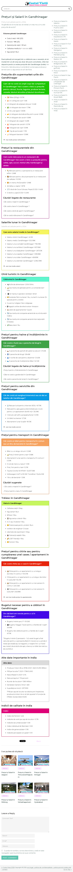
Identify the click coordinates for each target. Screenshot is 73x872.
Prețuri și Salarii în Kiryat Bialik (60, 96)
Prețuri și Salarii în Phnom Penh (60, 87)
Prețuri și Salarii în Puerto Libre (60, 27)
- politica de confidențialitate (43, 867)
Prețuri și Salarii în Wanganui (60, 49)
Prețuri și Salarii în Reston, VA (60, 58)
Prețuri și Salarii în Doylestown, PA (60, 36)
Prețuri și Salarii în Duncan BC (60, 92)
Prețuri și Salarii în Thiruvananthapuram (25, 775)
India (5, 768)
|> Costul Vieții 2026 (7, 867)
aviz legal (30, 867)
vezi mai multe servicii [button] (13, 427)
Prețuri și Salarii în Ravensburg (60, 105)
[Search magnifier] (69, 8)
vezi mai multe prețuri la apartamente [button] (19, 597)
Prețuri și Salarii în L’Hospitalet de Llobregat (60, 82)
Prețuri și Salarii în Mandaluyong (60, 54)
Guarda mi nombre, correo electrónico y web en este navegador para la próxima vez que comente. (22, 852)
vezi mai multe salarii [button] (13, 266)
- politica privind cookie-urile (62, 867)
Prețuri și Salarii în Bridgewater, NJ (60, 63)
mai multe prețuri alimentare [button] (15, 140)
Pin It (39, 741)
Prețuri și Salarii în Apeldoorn (60, 31)
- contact (4, 869)
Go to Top (67, 869)
